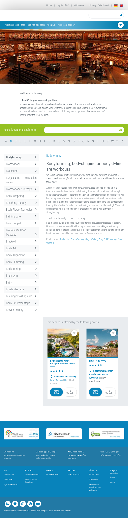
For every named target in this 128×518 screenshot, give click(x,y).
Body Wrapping (15, 196)
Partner (28, 470)
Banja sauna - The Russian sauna (21, 180)
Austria (112, 482)
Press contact (8, 479)
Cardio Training (77, 239)
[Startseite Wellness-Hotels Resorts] (26, 15)
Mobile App (9, 451)
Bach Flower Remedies (19, 209)
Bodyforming (14, 157)
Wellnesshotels (12, 25)
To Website (70, 392)
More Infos (56, 392)
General (49, 470)
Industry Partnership (32, 474)
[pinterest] (30, 504)
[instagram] (23, 504)
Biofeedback (13, 164)
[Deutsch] (116, 5)
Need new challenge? (109, 451)
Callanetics (65, 239)
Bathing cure (13, 216)
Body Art (11, 248)
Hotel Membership (76, 451)
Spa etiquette (93, 479)
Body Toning (13, 269)
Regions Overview (114, 472)
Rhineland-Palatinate (98, 374)
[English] (121, 5)
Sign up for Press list (11, 484)
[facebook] (15, 504)
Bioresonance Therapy (19, 189)
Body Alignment (15, 255)
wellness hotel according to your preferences (95, 487)
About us (51, 25)
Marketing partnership (46, 451)
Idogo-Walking (91, 239)
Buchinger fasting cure (19, 296)
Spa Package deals (36, 25)
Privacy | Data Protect (99, 5)
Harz (66, 380)
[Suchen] (121, 15)
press (6, 470)
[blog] (8, 504)
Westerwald (94, 378)
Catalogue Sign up (74, 474)
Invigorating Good (52, 474)
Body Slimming (15, 262)
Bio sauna (12, 171)
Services (71, 470)
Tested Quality (94, 474)
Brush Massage (15, 289)
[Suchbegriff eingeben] (103, 15)
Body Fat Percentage (18, 303)
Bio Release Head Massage (16, 232)
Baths (9, 282)
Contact (67, 511)
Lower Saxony (56, 380)
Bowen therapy (14, 310)
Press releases (9, 474)
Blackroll (11, 241)
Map (23, 25)
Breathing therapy (16, 202)
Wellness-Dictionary (66, 25)
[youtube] (38, 504)
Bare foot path (14, 223)
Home (49, 5)
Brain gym (12, 275)
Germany (113, 477)
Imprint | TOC (63, 5)
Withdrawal (79, 5)
